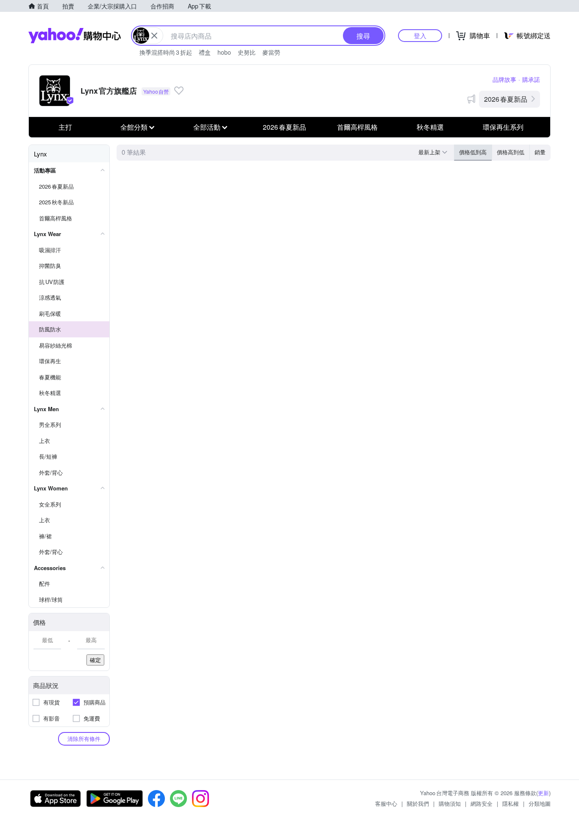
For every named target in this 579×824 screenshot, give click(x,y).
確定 (95, 660)
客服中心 (386, 803)
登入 (420, 35)
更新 (543, 793)
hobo (224, 52)
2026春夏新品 (505, 99)
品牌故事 (504, 79)
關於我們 (418, 803)
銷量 (540, 152)
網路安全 (481, 803)
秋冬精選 (430, 127)
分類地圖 (540, 803)
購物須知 (450, 803)
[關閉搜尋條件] (154, 36)
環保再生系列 (503, 127)
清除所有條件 (83, 739)
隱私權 (510, 803)
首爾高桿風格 (357, 127)
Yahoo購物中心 (74, 35)
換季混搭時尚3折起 (165, 52)
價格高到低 (510, 152)
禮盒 (205, 52)
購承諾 (531, 79)
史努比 (247, 52)
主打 (65, 127)
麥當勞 (271, 52)
